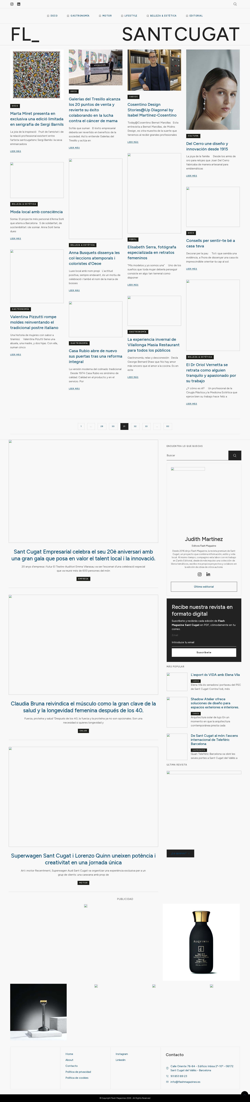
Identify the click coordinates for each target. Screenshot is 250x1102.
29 (102, 426)
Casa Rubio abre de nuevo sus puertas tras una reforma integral (95, 356)
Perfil (133, 239)
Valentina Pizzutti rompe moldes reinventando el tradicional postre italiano (34, 322)
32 (135, 426)
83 (167, 426)
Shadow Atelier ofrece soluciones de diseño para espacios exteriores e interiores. (215, 703)
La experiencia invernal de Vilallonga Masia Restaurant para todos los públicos (154, 345)
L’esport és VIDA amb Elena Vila (215, 675)
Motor (107, 15)
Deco (54, 15)
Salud (83, 731)
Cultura (193, 136)
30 (113, 426)
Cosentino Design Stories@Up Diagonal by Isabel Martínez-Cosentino (152, 110)
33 (146, 426)
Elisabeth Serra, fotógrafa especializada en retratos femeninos (152, 252)
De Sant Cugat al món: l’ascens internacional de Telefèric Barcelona (214, 740)
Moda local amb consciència (36, 211)
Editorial (196, 15)
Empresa (83, 579)
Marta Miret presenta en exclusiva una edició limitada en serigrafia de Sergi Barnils (37, 119)
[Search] (234, 455)
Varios (133, 97)
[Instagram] (12, 4)
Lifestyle (131, 15)
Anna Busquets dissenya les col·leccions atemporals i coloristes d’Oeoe (94, 258)
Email (175, 635)
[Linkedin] (18, 4)
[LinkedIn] (208, 574)
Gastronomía (80, 15)
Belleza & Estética (163, 15)
